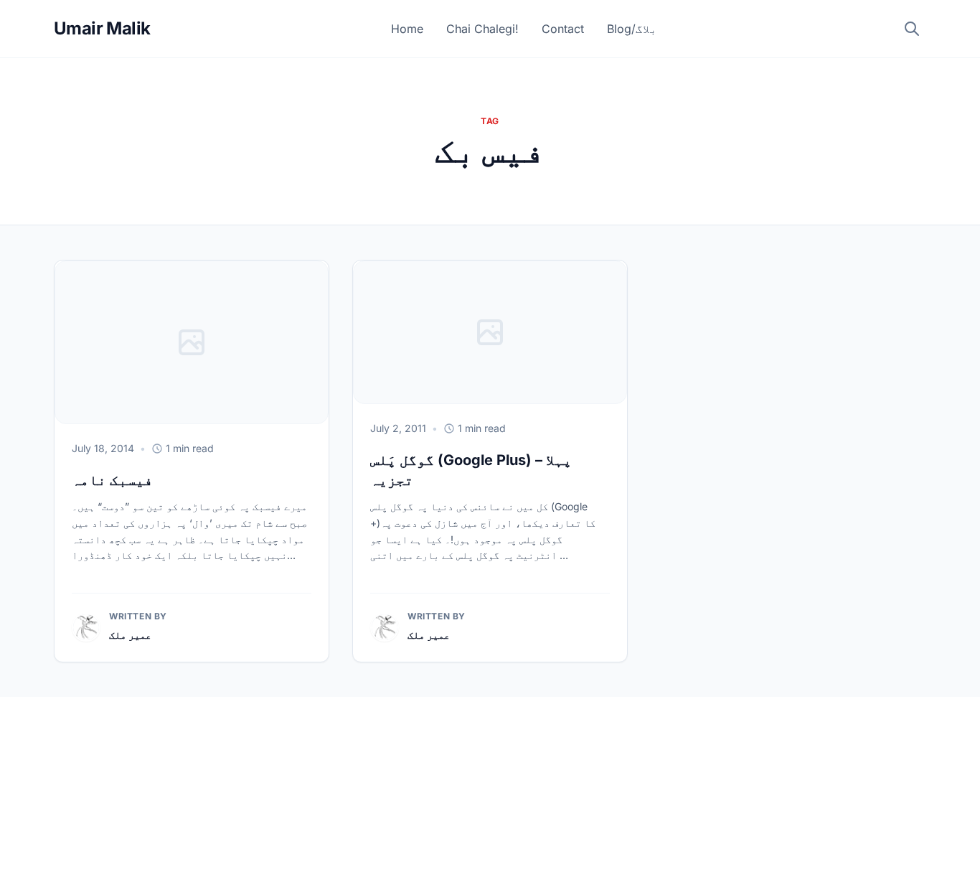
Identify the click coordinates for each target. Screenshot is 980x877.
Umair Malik (102, 28)
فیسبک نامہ (112, 480)
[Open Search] (911, 28)
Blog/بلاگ (632, 29)
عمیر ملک (130, 635)
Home (407, 29)
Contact (563, 29)
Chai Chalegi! (482, 29)
